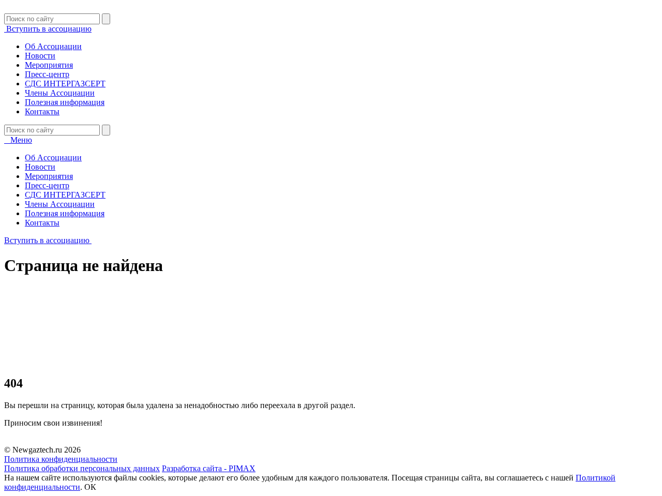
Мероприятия (49, 65)
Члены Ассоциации (60, 92)
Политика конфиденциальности (60, 459)
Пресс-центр (47, 74)
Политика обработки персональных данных (82, 468)
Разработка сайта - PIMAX (208, 468)
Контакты (42, 111)
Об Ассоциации (53, 46)
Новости (40, 55)
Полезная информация (64, 102)
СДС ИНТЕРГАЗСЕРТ (65, 83)
